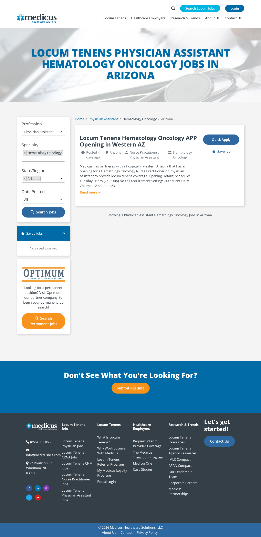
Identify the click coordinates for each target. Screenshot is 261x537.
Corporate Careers (183, 483)
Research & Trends (184, 425)
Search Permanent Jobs (43, 321)
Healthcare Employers (142, 427)
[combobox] (43, 155)
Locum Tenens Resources (180, 439)
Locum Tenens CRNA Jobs (73, 454)
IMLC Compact (180, 459)
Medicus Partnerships (179, 491)
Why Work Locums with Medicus (111, 450)
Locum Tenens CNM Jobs (77, 465)
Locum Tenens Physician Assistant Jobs (76, 495)
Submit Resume (130, 388)
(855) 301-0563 (41, 442)
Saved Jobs (34, 233)
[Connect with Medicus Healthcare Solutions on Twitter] (29, 497)
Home (79, 119)
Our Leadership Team (180, 474)
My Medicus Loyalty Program (112, 473)
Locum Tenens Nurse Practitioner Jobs (76, 479)
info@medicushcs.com (43, 455)
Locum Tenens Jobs (73, 427)
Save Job (224, 151)
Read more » (90, 192)
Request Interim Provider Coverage (147, 443)
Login (234, 8)
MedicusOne (142, 463)
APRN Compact (180, 465)
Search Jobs (46, 212)
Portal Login (106, 481)
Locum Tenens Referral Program (110, 462)
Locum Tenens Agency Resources (183, 450)
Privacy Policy (147, 532)
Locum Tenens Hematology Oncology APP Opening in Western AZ (138, 141)
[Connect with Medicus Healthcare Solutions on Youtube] (38, 497)
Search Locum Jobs (200, 8)
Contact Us (219, 441)
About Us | (110, 532)
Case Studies (143, 469)
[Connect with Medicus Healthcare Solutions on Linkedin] (38, 488)
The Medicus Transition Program (148, 454)
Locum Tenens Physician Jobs (73, 443)
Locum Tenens (109, 425)
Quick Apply (221, 139)
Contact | (128, 532)
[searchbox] (24, 158)
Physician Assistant (103, 119)
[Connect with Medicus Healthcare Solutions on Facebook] (29, 488)
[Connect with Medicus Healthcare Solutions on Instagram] (46, 488)
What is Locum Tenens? (108, 439)
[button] (115, 18)
